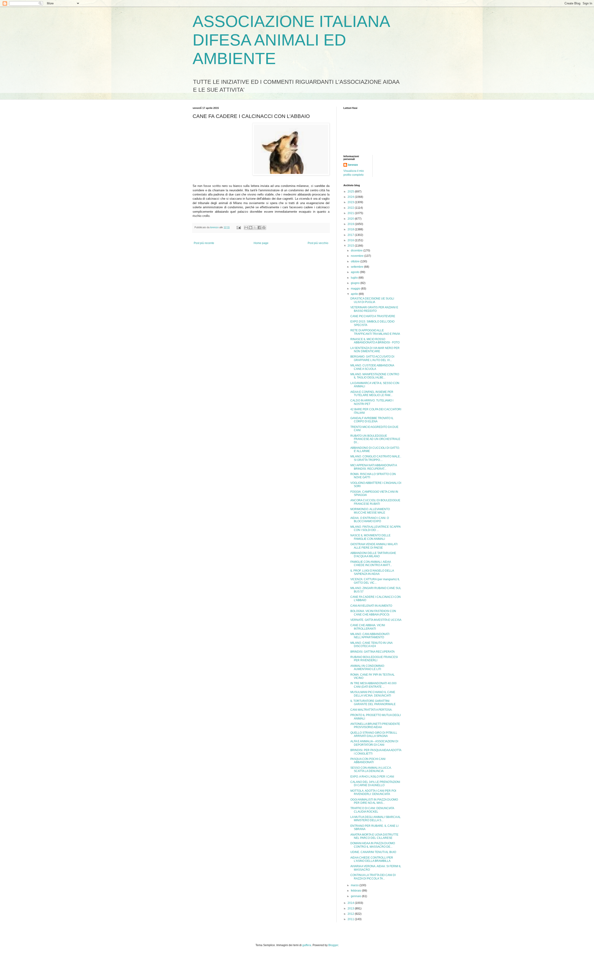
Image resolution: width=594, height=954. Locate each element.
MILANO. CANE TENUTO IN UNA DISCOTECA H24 (371, 644)
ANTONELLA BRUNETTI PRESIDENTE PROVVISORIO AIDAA (375, 725)
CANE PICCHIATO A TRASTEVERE (372, 316)
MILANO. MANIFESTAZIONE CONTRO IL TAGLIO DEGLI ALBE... (374, 376)
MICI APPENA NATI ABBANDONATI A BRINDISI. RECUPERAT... (373, 467)
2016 (351, 240)
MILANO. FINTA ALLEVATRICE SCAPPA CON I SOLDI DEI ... (375, 528)
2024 (351, 197)
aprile (355, 294)
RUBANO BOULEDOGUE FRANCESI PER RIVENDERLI (374, 658)
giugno (355, 283)
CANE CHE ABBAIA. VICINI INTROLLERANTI (367, 627)
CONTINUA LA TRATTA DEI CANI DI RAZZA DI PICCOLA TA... (373, 876)
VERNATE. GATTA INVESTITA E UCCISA (375, 620)
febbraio (356, 890)
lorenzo (353, 164)
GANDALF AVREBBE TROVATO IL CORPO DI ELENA (372, 420)
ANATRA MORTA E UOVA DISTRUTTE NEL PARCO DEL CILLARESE (374, 836)
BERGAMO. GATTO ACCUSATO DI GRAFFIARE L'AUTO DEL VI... (372, 358)
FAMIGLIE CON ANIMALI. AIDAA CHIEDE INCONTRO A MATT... (371, 563)
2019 (351, 224)
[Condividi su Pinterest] (263, 227)
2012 (351, 913)
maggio (356, 288)
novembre (357, 255)
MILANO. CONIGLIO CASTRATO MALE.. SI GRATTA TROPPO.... (375, 458)
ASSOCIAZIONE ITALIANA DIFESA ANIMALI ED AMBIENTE (291, 40)
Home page (261, 243)
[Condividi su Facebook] (259, 227)
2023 (351, 202)
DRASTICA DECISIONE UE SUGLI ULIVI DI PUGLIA (372, 300)
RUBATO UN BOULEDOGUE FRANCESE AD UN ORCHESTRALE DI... (375, 439)
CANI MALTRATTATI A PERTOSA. (371, 709)
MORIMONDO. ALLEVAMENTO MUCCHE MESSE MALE (370, 511)
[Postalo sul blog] (250, 227)
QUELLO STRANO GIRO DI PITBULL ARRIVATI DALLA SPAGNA (373, 734)
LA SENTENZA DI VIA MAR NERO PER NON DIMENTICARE (375, 349)
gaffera (306, 945)
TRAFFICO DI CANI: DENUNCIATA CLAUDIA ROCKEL (372, 810)
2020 (351, 218)
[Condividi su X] (255, 227)
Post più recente (204, 243)
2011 (351, 919)
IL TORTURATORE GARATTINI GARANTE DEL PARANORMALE (373, 702)
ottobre (355, 261)
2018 (351, 229)
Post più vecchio (318, 243)
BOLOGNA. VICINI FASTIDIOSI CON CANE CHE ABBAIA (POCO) (373, 612)
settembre (357, 266)
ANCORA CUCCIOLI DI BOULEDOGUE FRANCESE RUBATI (375, 502)
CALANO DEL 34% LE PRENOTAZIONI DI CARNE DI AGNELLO (375, 783)
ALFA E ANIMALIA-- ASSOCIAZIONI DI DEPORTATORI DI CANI (374, 743)
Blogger (333, 945)
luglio (354, 277)
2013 (351, 908)
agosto (355, 272)
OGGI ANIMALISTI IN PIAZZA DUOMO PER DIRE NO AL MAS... (374, 801)
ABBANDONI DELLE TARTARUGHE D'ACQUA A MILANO (373, 554)
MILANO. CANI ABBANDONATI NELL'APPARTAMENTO (369, 635)
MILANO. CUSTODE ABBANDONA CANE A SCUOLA (372, 367)
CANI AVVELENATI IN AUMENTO (371, 605)
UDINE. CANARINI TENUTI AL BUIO (373, 852)
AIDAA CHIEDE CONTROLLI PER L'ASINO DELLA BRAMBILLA (371, 859)
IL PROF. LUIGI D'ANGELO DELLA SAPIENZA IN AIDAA (372, 572)
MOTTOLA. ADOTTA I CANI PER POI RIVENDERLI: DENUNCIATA (373, 792)
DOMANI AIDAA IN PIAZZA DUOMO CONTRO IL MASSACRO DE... (372, 845)
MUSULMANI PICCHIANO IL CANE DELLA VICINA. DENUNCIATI (372, 693)
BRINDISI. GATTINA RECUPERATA (372, 651)
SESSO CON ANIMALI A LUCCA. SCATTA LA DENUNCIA (371, 769)
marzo (355, 885)
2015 (351, 245)
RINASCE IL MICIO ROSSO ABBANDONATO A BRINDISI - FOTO (375, 341)
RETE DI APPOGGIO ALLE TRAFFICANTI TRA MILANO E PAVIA (375, 332)
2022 (351, 207)
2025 (351, 191)
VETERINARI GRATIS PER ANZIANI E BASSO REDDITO (374, 309)
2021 (351, 213)
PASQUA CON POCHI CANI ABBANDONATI (367, 760)
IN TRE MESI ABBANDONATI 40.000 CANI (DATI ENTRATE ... (373, 685)
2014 (351, 903)
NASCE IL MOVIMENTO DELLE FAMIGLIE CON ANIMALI (370, 537)
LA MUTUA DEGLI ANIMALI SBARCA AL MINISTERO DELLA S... (375, 818)
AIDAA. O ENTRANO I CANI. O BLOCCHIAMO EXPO (369, 519)
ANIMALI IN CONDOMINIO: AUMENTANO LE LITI (367, 667)
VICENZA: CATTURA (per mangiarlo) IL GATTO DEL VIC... (375, 581)
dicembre (357, 250)
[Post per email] (239, 227)
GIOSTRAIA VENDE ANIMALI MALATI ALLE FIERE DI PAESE (373, 546)
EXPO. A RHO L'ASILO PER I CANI (372, 776)
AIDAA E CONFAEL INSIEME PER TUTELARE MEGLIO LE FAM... (371, 393)
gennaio (356, 896)
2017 (351, 235)
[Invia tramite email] (246, 227)
